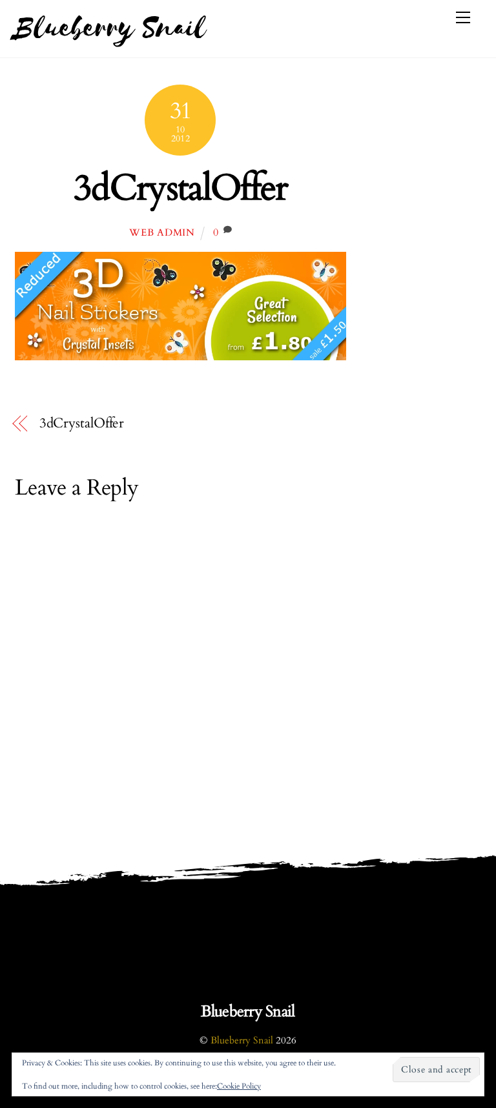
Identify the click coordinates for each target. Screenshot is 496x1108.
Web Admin (162, 233)
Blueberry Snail (242, 1040)
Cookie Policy (239, 1086)
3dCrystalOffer (180, 188)
